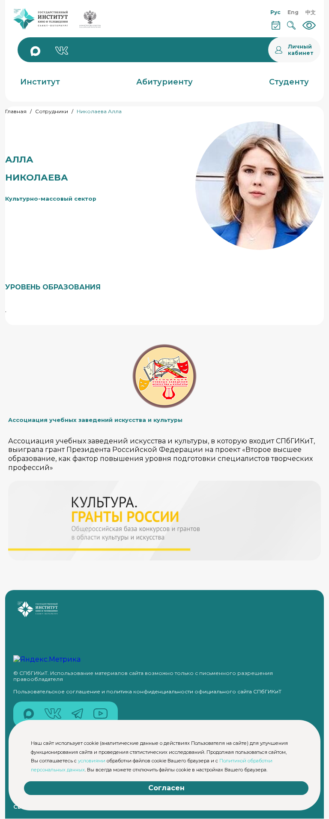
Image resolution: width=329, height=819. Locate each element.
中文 (310, 12)
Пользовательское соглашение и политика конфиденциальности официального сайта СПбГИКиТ (147, 691)
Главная (16, 111)
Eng (293, 12)
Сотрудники (51, 111)
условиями (91, 761)
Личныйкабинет (301, 49)
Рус (275, 12)
